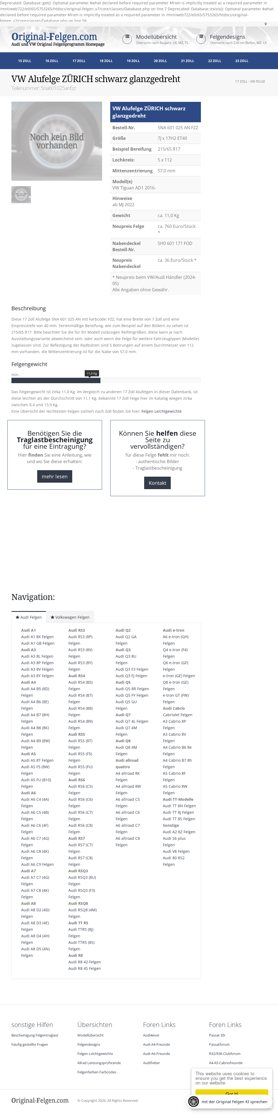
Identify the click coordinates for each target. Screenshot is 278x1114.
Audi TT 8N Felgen (179, 805)
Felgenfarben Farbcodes (96, 1072)
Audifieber (151, 1063)
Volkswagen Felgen (72, 617)
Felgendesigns (227, 36)
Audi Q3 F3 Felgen (132, 669)
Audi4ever (151, 1035)
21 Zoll (187, 61)
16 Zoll (51, 61)
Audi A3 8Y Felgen (37, 675)
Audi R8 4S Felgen (84, 968)
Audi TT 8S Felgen (179, 818)
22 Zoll (214, 61)
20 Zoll (160, 61)
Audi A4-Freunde (156, 1044)
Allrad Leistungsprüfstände (99, 1063)
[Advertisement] (54, 222)
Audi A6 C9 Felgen (37, 864)
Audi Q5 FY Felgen (132, 695)
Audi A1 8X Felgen (37, 636)
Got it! (232, 1093)
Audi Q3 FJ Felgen (131, 675)
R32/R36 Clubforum (225, 1053)
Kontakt (157, 483)
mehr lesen (55, 476)
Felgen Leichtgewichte (161, 411)
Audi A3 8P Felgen (37, 662)
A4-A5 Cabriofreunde (225, 1063)
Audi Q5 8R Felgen (132, 688)
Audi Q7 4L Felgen (132, 721)
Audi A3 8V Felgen (37, 669)
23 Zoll (241, 61)
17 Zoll (79, 61)
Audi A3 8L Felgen (37, 656)
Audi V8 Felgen (176, 851)
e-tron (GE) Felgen (179, 675)
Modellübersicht (156, 36)
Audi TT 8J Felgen (178, 812)
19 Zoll (133, 61)
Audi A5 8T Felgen (37, 760)
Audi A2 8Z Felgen (179, 831)
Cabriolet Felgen (177, 714)
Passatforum (219, 1044)
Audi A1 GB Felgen (38, 643)
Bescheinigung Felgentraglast (34, 1035)
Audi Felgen (30, 617)
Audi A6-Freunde (156, 1053)
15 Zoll (24, 61)
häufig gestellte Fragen (29, 1044)
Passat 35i (217, 1035)
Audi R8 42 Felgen (84, 961)
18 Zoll (106, 61)
